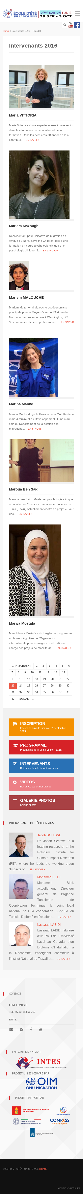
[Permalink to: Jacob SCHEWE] (21, 844)
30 (67, 685)
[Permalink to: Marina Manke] (33, 367)
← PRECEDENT (21, 665)
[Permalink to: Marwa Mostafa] (35, 570)
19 (44, 679)
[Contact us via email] (12, 1029)
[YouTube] (40, 1029)
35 (44, 692)
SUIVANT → (26, 698)
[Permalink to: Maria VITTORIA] (41, 86)
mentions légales (69, 1188)
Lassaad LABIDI (49, 924)
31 (12, 692)
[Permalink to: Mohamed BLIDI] (21, 887)
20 (52, 679)
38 (67, 692)
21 (60, 679)
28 (52, 685)
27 (44, 685)
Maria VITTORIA (22, 115)
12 (47, 672)
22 (67, 679)
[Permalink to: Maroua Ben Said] (41, 460)
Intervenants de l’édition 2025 (31, 823)
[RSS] (21, 1029)
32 (20, 692)
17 (28, 679)
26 (36, 685)
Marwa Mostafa (22, 623)
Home (6, 31)
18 (36, 679)
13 (55, 672)
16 (20, 679)
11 (40, 672)
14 (63, 672)
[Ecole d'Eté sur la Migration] (37, 13)
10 (32, 672)
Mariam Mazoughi (24, 226)
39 (12, 698)
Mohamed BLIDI (48, 877)
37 (60, 692)
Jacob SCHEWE (49, 835)
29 (60, 685)
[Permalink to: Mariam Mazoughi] (39, 184)
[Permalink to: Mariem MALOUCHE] (19, 275)
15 (12, 679)
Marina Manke (21, 404)
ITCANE (43, 1169)
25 (28, 685)
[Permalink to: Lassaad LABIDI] (21, 938)
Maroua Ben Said (23, 489)
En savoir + (33, 140)
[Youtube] (71, 25)
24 (20, 685)
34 (36, 692)
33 (28, 692)
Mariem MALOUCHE (26, 298)
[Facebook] (77, 25)
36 (52, 692)
